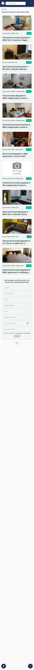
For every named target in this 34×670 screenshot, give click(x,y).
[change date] (28, 323)
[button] (17, 311)
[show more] (31, 3)
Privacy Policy (19, 333)
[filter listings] (30, 666)
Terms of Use (27, 333)
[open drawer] (3, 3)
